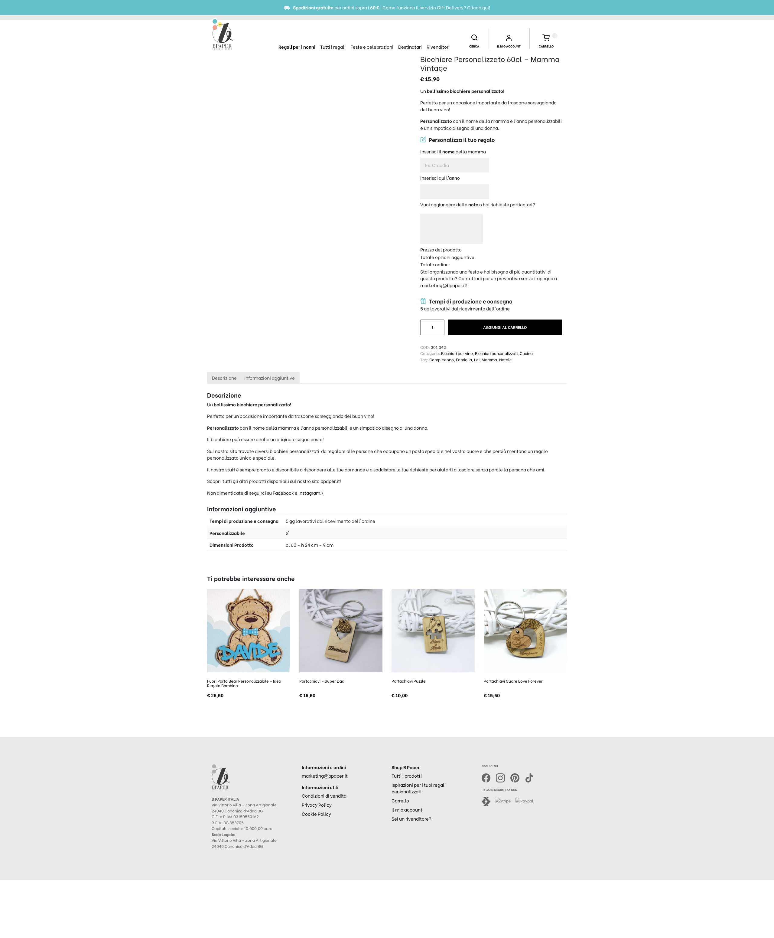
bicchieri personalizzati (294, 451)
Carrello (400, 800)
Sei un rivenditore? (411, 818)
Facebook (283, 492)
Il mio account (407, 809)
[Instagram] (503, 777)
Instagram (309, 492)
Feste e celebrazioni (371, 46)
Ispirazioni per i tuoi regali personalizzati (419, 788)
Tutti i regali (333, 46)
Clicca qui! (478, 7)
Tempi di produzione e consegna (470, 301)
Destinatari (410, 46)
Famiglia (464, 359)
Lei (477, 359)
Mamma (489, 359)
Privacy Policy (317, 804)
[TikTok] (529, 777)
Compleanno (441, 359)
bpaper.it (330, 480)
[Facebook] (489, 777)
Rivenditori (438, 46)
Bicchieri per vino (457, 353)
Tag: (424, 359)
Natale (505, 359)
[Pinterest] (517, 777)
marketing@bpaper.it (443, 285)
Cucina (526, 353)
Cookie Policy (316, 813)
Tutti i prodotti (407, 775)
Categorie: (430, 353)
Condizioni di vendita (324, 795)
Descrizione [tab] (224, 377)
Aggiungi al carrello (505, 327)
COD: (425, 347)
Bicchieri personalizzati (496, 353)
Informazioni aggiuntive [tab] (269, 377)
